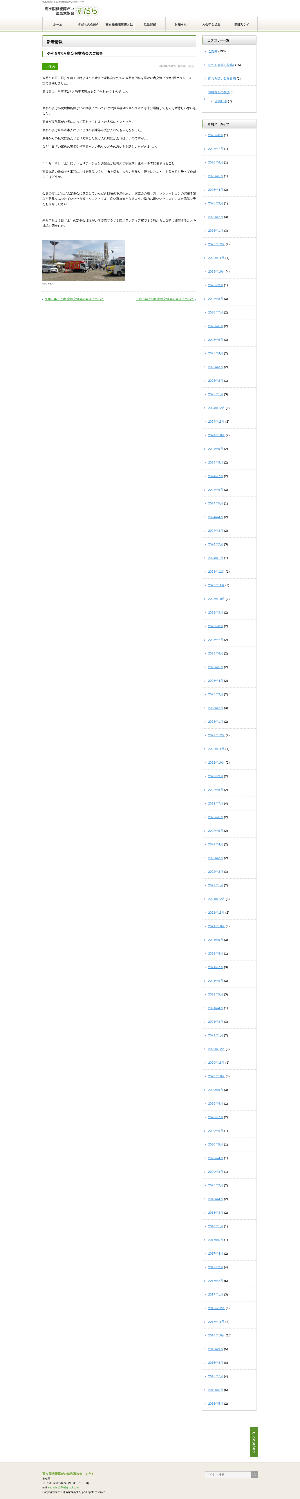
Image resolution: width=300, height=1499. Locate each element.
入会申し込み (211, 24)
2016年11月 (216, 1321)
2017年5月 (215, 1240)
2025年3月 (215, 367)
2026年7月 (215, 148)
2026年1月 (215, 230)
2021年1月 (215, 1035)
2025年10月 (216, 271)
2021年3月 (215, 1021)
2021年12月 (216, 899)
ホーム (57, 24)
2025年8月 (215, 299)
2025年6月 (215, 326)
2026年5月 (215, 176)
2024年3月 (215, 530)
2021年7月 (215, 967)
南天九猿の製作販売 (222, 78)
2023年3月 (215, 694)
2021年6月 (215, 980)
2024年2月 (215, 544)
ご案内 (50, 66)
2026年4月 (215, 189)
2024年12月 (216, 408)
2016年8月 (215, 1362)
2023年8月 (215, 626)
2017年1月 (215, 1294)
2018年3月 (215, 1212)
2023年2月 (215, 708)
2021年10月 (216, 926)
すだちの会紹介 (88, 24)
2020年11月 (216, 1062)
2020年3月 (215, 1171)
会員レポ (221, 101)
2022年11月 (216, 749)
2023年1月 (215, 721)
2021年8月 (215, 953)
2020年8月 (215, 1103)
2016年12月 (216, 1308)
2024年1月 (215, 558)
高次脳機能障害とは (119, 24)
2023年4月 (215, 680)
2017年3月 (215, 1267)
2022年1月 (215, 885)
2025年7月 (215, 312)
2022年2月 (215, 871)
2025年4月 (215, 353)
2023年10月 (216, 599)
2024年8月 (215, 462)
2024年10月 (216, 435)
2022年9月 (215, 776)
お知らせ (181, 24)
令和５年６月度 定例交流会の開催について (74, 299)
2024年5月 (215, 503)
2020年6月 (215, 1130)
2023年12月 (216, 571)
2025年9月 (215, 285)
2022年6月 (215, 817)
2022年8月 (215, 790)
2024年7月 (215, 476)
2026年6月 (215, 162)
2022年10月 (216, 762)
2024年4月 (215, 517)
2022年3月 (215, 858)
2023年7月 (215, 639)
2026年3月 (215, 203)
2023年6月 (215, 653)
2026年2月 (215, 217)
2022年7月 (215, 803)
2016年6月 (215, 1390)
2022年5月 (215, 830)
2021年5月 (215, 994)
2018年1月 (215, 1226)
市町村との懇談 (219, 92)
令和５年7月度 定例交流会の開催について (165, 299)
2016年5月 (215, 1403)
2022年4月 (215, 844)
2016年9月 (215, 1349)
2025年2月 (215, 380)
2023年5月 (215, 667)
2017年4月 (215, 1253)
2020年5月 (215, 1144)
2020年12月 (216, 1049)
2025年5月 (215, 339)
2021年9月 (215, 940)
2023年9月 (215, 612)
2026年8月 (215, 135)
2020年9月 (215, 1090)
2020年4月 (215, 1158)
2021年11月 (216, 912)
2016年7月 (215, 1376)
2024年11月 (216, 421)
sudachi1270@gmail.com (63, 1487)
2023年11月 (216, 585)
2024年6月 (215, 489)
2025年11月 (216, 258)
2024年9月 (215, 449)
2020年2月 (215, 1185)
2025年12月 (216, 244)
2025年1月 (215, 394)
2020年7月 (215, 1117)
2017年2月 (215, 1281)
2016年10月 (216, 1335)
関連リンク (242, 24)
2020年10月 (216, 1076)
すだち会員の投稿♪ (221, 65)
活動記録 (150, 24)
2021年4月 (215, 1008)
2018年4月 (215, 1199)
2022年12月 (216, 735)
